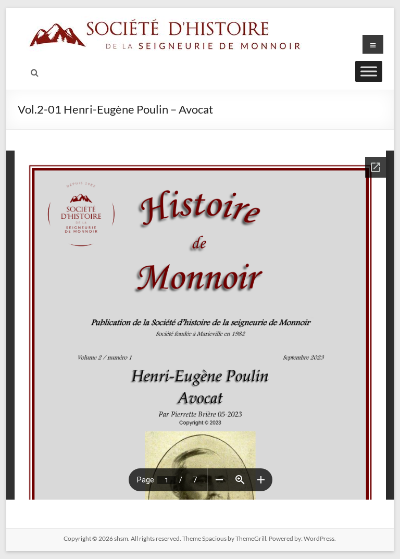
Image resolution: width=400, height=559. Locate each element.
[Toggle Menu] (368, 71)
